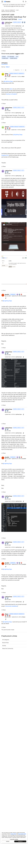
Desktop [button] (4, 56)
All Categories (5, 639)
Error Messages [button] (11, 56)
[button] (2, 23)
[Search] (23, 1)
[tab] (4, 62)
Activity (4, 645)
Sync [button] (17, 56)
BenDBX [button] (7, 294)
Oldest (7, 67)
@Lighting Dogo (8, 81)
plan (11, 89)
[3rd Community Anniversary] (17, 294)
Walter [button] (6, 73)
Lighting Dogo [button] (8, 22)
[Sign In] (26, 1)
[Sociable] (8, 75)
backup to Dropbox (11, 94)
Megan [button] (6, 614)
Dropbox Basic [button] (5, 58)
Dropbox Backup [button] (13, 58)
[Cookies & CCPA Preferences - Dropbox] (14, 837)
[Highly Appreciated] (10, 75)
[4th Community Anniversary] (6, 75)
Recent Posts (5, 642)
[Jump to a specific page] (25, 70)
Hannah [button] (7, 126)
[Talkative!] (25, 22)
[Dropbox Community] (7, 1)
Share (3, 51)
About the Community (7, 648)
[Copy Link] (23, 26)
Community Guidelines (11, 606)
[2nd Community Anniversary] (23, 22)
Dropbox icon (5, 155)
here (12, 6)
